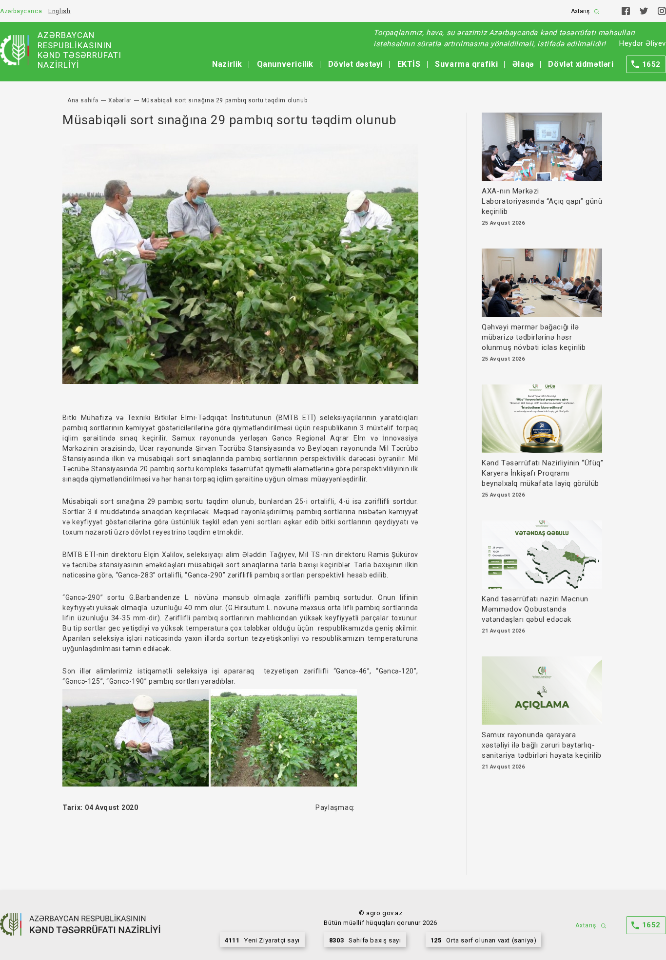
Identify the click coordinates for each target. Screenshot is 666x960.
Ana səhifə (82, 100)
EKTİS (409, 64)
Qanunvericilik (285, 64)
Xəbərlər (120, 100)
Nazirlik (227, 64)
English (59, 11)
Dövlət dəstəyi (355, 64)
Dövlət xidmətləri (580, 64)
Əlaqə (523, 64)
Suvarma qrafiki (466, 64)
